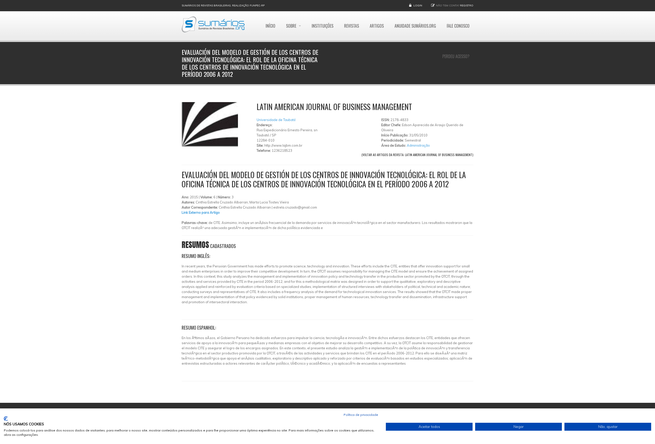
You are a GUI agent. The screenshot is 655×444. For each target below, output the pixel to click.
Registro (466, 5)
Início (270, 26)
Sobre (291, 26)
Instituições (322, 26)
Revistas (351, 26)
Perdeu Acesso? (456, 56)
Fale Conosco (458, 26)
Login (417, 5)
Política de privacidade (361, 415)
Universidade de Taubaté (276, 120)
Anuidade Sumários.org (415, 26)
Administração (418, 145)
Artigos (377, 26)
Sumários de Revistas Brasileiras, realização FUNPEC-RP (223, 5)
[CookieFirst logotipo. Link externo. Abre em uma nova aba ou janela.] (6, 418)
